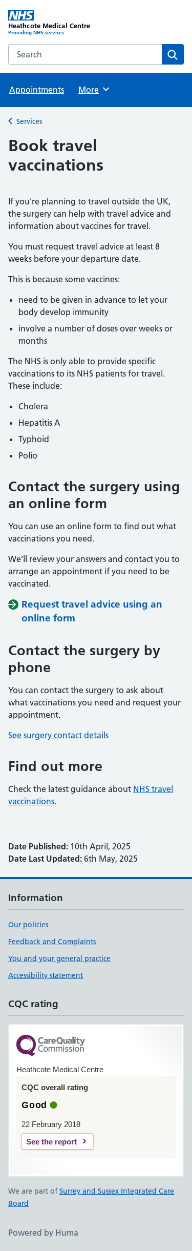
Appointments (36, 90)
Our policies (28, 924)
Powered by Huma (43, 1232)
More (93, 90)
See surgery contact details (58, 735)
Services (29, 121)
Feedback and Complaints (52, 941)
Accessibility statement (45, 975)
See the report (51, 1141)
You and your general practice (59, 958)
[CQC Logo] (50, 1046)
